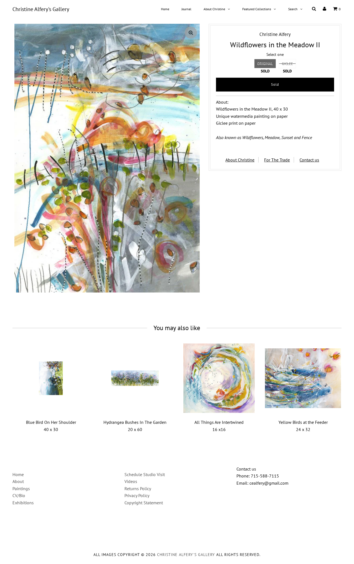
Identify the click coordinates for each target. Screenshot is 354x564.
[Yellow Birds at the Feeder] (303, 378)
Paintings (21, 488)
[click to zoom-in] (191, 33)
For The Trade (277, 160)
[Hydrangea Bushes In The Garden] (135, 378)
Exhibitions (23, 502)
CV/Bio (18, 495)
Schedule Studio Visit (144, 474)
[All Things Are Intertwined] (219, 378)
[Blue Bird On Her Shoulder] (51, 378)
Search (293, 9)
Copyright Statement (143, 502)
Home (165, 9)
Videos (130, 481)
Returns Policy (137, 488)
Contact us (309, 160)
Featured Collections (256, 9)
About (18, 481)
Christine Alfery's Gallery (40, 9)
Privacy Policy (136, 495)
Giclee (287, 63)
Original (265, 63)
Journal (186, 9)
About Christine (214, 9)
